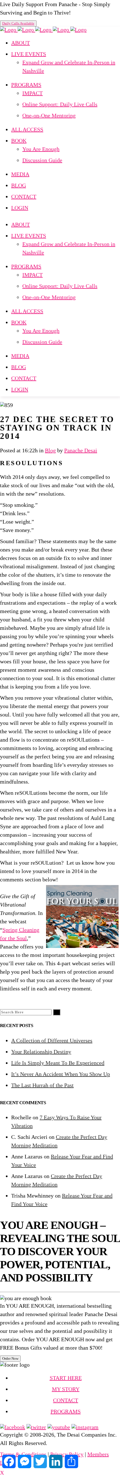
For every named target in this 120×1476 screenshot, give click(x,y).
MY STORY (66, 1389)
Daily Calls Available (18, 23)
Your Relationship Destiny (41, 1052)
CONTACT (65, 1400)
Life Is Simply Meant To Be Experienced (57, 1063)
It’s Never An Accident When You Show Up (60, 1074)
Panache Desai (80, 450)
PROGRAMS (66, 1411)
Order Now (10, 1358)
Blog (50, 450)
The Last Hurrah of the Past (42, 1085)
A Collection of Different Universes (51, 1040)
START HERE (66, 1378)
